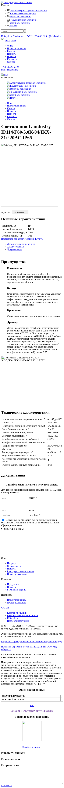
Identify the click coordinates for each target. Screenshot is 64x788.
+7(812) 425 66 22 (10, 67)
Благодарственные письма (20, 571)
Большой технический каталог (22, 615)
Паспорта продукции (18, 621)
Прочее (13, 25)
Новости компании (17, 574)
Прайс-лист (19, 36)
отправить (6, 785)
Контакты (12, 59)
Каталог (11, 51)
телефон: (34, 515)
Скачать (11, 62)
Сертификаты (14, 566)
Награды (11, 563)
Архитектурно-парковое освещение (28, 10)
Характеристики (15, 246)
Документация (14, 249)
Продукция (13, 584)
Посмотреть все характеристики (17, 239)
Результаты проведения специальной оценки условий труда (31, 641)
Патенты (11, 568)
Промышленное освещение (24, 20)
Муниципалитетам (16, 602)
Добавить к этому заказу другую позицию (32, 711)
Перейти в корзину (32, 747)
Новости (11, 56)
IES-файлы (6, 36)
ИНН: (33, 498)
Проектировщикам (16, 48)
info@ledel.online (52, 36)
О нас (10, 45)
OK (32, 705)
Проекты (11, 53)
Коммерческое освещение (23, 13)
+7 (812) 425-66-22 (34, 36)
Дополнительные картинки (21, 244)
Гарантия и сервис (16, 589)
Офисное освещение (20, 16)
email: (33, 510)
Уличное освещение (20, 23)
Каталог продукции (17, 612)
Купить (39, 239)
